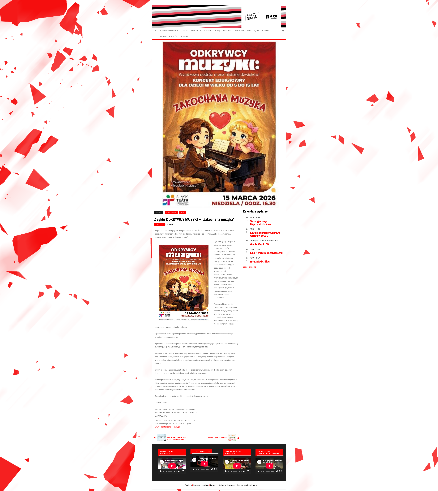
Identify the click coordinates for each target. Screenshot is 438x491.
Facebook (188, 485)
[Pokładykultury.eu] (155, 31)
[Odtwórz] (161, 471)
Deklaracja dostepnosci (227, 485)
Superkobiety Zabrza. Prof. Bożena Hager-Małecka (176, 438)
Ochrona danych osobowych (247, 485)
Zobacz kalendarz (249, 267)
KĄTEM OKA (239, 31)
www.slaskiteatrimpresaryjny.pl (167, 427)
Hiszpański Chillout (260, 261)
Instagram (196, 485)
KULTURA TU (196, 31)
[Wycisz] (179, 471)
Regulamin (205, 485)
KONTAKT (184, 36)
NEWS (185, 31)
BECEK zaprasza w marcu (217, 437)
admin (170, 225)
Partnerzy (213, 485)
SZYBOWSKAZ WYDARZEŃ (170, 31)
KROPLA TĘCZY (253, 31)
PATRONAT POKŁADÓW (168, 36)
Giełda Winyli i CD (259, 244)
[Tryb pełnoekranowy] (183, 471)
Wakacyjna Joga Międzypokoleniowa (260, 223)
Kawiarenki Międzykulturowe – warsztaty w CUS (266, 234)
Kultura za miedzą (171, 213)
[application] (172, 466)
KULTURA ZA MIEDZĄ (212, 31)
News (182, 213)
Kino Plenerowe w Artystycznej (266, 253)
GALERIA (265, 31)
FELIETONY (227, 31)
